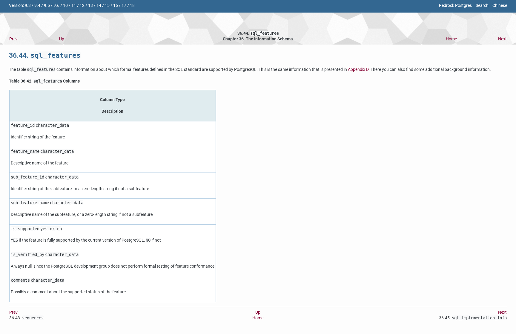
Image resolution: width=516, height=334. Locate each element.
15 (107, 5)
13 (90, 5)
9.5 (47, 5)
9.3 (28, 5)
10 (65, 5)
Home (451, 39)
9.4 (37, 5)
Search (482, 5)
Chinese (499, 5)
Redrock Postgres (455, 5)
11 (73, 5)
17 (124, 5)
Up (61, 39)
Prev (13, 39)
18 (132, 5)
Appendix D (358, 69)
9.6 (56, 5)
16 (115, 5)
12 (82, 5)
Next (502, 39)
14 (98, 5)
